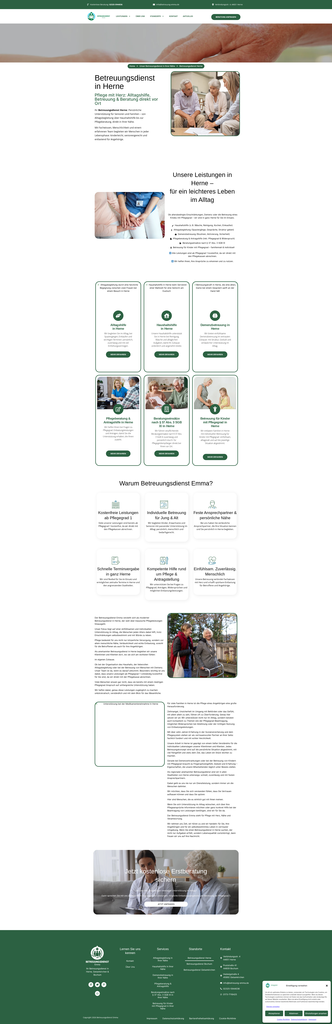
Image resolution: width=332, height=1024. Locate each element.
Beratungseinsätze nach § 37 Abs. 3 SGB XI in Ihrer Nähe (162, 995)
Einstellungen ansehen (316, 1013)
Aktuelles (188, 16)
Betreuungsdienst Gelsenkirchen (199, 970)
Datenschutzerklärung (299, 1019)
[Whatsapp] (97, 993)
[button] (327, 985)
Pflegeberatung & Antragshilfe (162, 984)
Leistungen (121, 16)
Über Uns (140, 16)
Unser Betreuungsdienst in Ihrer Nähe (157, 66)
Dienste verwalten (273, 1007)
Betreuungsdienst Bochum (199, 964)
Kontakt (173, 16)
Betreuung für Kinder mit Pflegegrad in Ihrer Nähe (163, 1006)
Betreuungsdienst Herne (199, 958)
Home (132, 66)
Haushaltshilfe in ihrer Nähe (162, 967)
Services (163, 949)
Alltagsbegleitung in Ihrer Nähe (162, 959)
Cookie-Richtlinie (283, 1019)
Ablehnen (293, 1013)
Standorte (155, 16)
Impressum (312, 1019)
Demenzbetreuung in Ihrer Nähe (163, 976)
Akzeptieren (274, 1013)
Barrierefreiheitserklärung (201, 1018)
